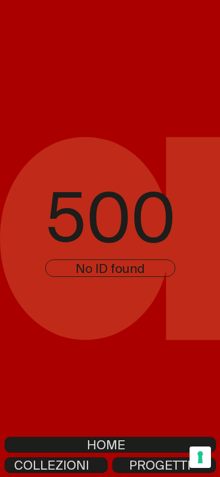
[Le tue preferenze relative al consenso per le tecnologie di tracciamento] (200, 457)
